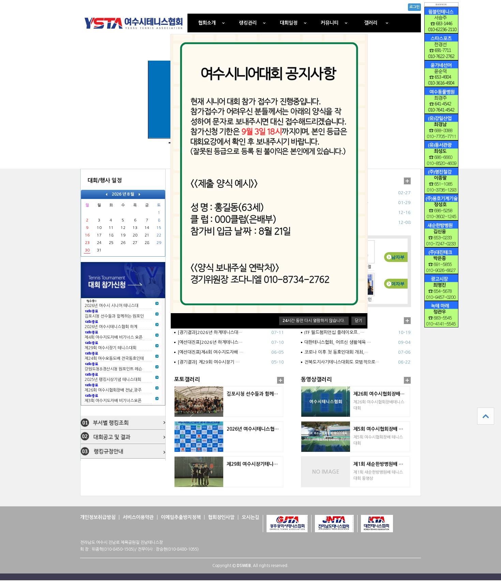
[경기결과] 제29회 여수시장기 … (209, 362)
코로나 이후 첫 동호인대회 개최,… (336, 352)
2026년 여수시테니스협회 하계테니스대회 (255, 429)
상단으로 (485, 416)
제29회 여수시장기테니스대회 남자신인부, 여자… (255, 464)
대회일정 (289, 22)
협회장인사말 (221, 517)
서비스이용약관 (138, 517)
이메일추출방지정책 (181, 517)
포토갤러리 (187, 379)
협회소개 (207, 22)
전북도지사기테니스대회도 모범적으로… (341, 362)
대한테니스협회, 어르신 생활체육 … (337, 342)
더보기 (407, 181)
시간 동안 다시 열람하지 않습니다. (314, 321)
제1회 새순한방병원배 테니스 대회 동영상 (381, 464)
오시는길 (250, 517)
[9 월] (139, 194)
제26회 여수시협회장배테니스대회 (381, 394)
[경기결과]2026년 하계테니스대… (210, 332)
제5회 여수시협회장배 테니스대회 (381, 429)
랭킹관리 (248, 22)
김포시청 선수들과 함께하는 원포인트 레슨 (255, 394)
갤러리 (370, 22)
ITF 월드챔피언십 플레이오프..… (334, 332)
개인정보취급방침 (98, 517)
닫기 (358, 321)
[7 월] (106, 194)
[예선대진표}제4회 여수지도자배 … (210, 352)
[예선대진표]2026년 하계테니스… (210, 342)
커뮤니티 (329, 22)
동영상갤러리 (316, 379)
